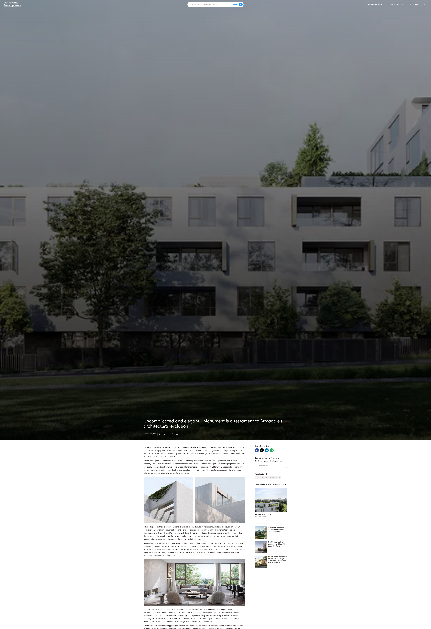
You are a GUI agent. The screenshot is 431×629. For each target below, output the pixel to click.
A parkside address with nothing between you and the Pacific (277, 529)
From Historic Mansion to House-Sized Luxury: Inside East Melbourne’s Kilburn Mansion (277, 560)
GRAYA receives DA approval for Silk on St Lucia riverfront (276, 544)
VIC (257, 477)
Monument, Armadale (263, 514)
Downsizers (264, 477)
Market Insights (150, 434)
